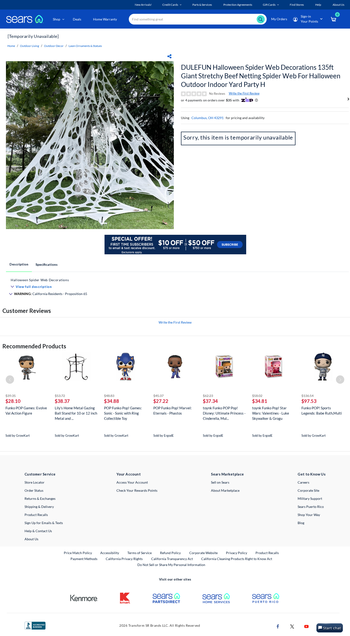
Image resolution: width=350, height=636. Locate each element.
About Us (31, 539)
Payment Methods (83, 559)
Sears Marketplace (227, 474)
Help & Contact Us (38, 531)
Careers (303, 482)
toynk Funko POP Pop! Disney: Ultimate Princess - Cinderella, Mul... (224, 413)
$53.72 (60, 396)
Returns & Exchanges (40, 498)
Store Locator (35, 482)
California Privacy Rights (124, 559)
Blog (301, 523)
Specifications (46, 264)
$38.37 (62, 401)
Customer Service (40, 474)
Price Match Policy (78, 553)
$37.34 (210, 401)
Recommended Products (34, 346)
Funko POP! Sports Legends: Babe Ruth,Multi (321, 410)
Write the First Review (244, 93)
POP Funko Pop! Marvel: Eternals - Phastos (172, 410)
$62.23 (208, 396)
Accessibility (109, 553)
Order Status (34, 490)
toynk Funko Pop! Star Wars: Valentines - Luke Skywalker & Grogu (270, 413)
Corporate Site (308, 490)
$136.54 (307, 396)
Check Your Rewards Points (136, 490)
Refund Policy (170, 553)
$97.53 (308, 401)
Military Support (310, 498)
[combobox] (198, 19)
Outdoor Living (29, 46)
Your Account (128, 474)
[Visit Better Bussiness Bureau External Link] (35, 625)
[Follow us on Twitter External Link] (292, 626)
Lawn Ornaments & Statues (85, 46)
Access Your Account (132, 482)
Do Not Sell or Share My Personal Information (171, 565)
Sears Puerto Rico (311, 507)
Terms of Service (139, 553)
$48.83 (109, 396)
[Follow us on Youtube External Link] (306, 626)
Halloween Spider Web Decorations (40, 280)
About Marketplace (225, 490)
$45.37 (158, 396)
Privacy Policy (236, 553)
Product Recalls (36, 515)
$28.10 (12, 401)
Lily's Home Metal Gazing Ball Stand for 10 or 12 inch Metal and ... (76, 413)
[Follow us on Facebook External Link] (278, 626)
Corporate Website (203, 553)
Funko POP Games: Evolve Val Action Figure (26, 410)
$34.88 (111, 401)
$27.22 (160, 401)
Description (19, 264)
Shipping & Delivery (39, 507)
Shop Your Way (309, 515)
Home (11, 46)
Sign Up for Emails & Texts (44, 523)
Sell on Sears (220, 482)
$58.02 (257, 396)
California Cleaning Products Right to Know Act (236, 559)
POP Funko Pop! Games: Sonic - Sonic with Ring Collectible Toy (123, 413)
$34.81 (259, 401)
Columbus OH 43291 (207, 118)
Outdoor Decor (54, 46)
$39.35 (10, 396)
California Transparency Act (172, 559)
